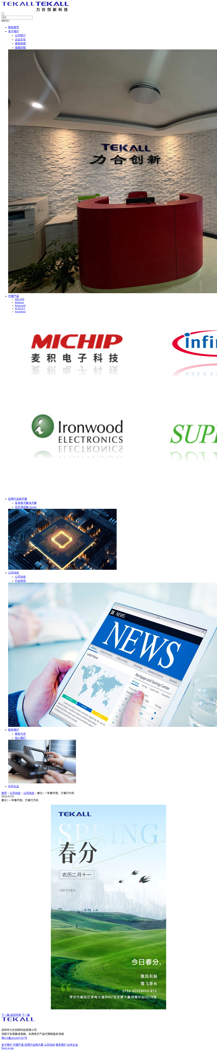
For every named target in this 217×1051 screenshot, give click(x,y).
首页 (4, 793)
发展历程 (20, 47)
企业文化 (20, 39)
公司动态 (13, 572)
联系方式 (20, 733)
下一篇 (5, 1015)
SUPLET (20, 308)
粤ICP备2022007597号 (14, 1038)
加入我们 (20, 737)
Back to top (7, 1048)
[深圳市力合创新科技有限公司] (35, 10)
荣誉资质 (20, 43)
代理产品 (13, 296)
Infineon (19, 302)
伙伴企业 (13, 786)
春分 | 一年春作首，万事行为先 (55, 793)
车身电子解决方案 (26, 503)
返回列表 (15, 1015)
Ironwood (20, 305)
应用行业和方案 (17, 498)
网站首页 (13, 27)
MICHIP (19, 299)
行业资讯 (20, 580)
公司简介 (20, 35)
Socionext (20, 311)
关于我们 (13, 31)
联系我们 (13, 729)
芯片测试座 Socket (25, 507)
